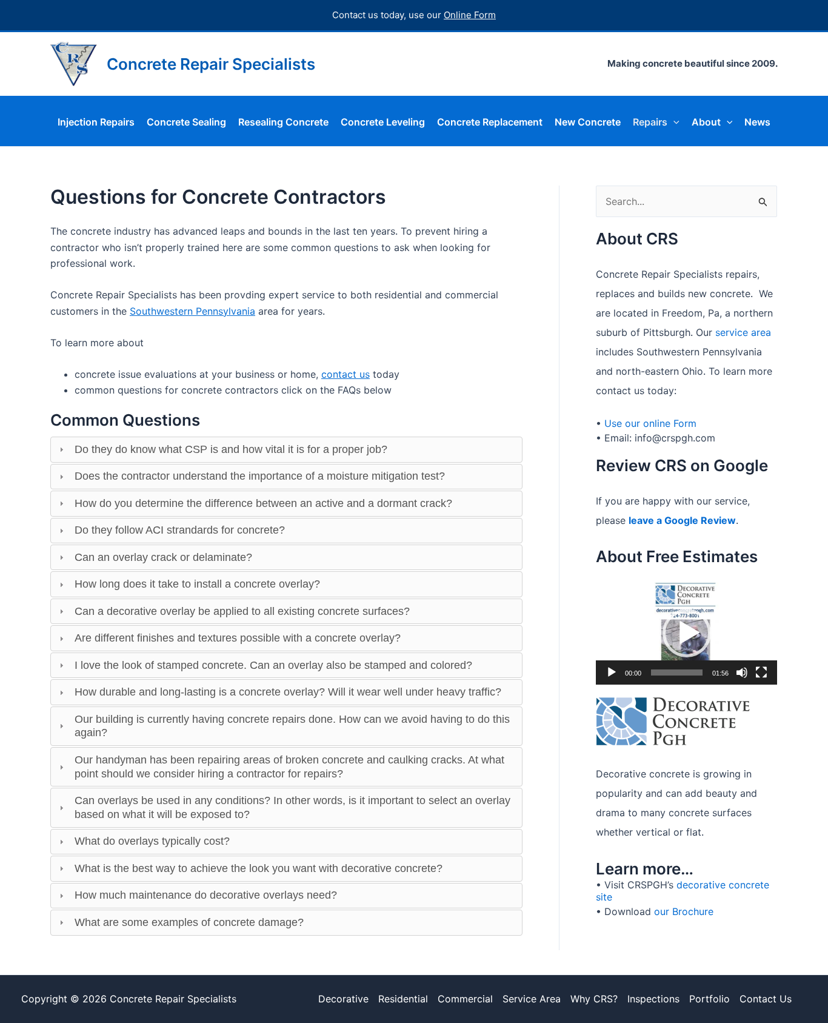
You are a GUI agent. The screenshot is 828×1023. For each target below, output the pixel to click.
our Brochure (682, 911)
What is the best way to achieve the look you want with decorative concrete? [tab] (258, 868)
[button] (673, 122)
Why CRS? (594, 999)
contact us (345, 374)
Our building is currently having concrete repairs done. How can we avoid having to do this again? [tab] (292, 726)
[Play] (612, 672)
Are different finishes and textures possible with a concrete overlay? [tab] (238, 638)
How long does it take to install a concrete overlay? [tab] (197, 584)
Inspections (653, 999)
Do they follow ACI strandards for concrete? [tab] (180, 530)
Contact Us (766, 999)
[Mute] (742, 672)
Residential (403, 999)
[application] (686, 633)
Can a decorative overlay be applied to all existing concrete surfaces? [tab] (242, 611)
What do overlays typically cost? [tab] (152, 841)
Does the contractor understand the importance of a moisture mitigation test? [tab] (260, 476)
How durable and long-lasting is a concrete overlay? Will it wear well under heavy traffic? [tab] (288, 692)
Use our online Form (650, 423)
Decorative (343, 999)
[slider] (677, 672)
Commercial (465, 999)
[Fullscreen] (761, 672)
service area (743, 332)
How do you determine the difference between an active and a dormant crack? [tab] (263, 503)
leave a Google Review (682, 520)
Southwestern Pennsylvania (192, 311)
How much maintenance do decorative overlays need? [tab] (206, 895)
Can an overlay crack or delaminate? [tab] (163, 557)
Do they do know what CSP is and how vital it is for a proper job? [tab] (231, 449)
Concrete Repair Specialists (211, 64)
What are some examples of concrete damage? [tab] (189, 922)
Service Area (531, 999)
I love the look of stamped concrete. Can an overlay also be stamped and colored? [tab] (273, 665)
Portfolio (709, 999)
